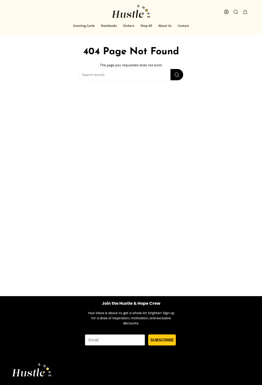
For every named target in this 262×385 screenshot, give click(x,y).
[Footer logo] (31, 370)
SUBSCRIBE (162, 340)
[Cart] (245, 11)
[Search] (177, 74)
